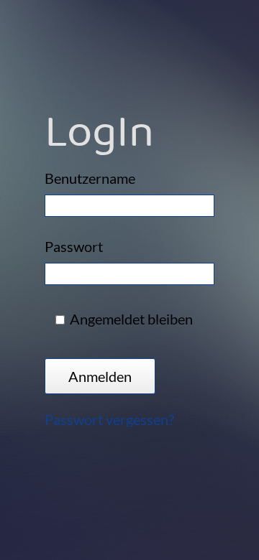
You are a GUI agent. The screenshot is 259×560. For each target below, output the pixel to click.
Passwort (74, 246)
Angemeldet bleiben (131, 319)
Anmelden (100, 376)
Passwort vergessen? (109, 419)
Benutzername (90, 178)
